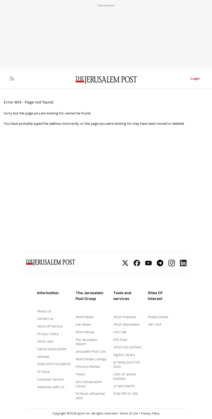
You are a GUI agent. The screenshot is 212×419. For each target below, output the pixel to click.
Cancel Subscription (52, 349)
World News (85, 317)
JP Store (43, 372)
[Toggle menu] (11, 78)
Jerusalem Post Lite (91, 351)
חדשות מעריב (124, 386)
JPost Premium (124, 317)
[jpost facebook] (137, 265)
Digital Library (124, 355)
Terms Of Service (50, 326)
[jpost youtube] (148, 265)
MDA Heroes (85, 332)
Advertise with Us (50, 387)
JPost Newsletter (126, 324)
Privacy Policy (48, 334)
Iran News (83, 324)
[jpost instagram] (171, 265)
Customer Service (50, 379)
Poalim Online (158, 317)
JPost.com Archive (127, 347)
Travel (80, 374)
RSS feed (120, 340)
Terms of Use (128, 414)
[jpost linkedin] (183, 265)
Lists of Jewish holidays (124, 376)
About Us (44, 311)
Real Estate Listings (91, 359)
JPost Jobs (45, 341)
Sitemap (43, 357)
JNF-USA (154, 324)
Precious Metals (88, 366)
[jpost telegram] (160, 265)
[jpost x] (125, 265)
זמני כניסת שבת (125, 394)
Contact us (45, 319)
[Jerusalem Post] (106, 80)
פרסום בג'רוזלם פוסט (54, 364)
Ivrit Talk (119, 332)
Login (195, 78)
